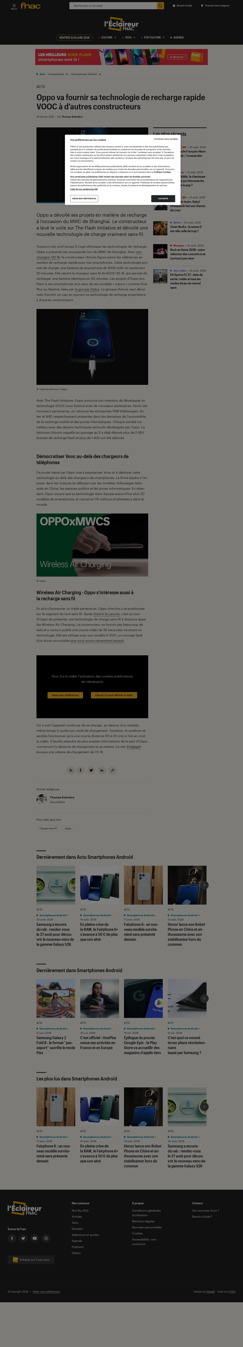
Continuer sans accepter (166, 139)
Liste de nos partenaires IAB (84, 189)
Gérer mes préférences (84, 199)
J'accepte (163, 199)
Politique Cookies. (162, 172)
